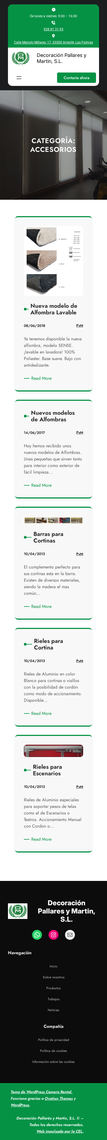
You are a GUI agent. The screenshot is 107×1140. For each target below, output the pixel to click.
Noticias (53, 1010)
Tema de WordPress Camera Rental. (41, 1092)
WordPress (20, 1105)
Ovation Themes (59, 1098)
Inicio (53, 966)
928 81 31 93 (53, 29)
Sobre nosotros (53, 977)
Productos (53, 988)
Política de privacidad (53, 1039)
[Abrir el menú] (18, 77)
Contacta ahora (76, 77)
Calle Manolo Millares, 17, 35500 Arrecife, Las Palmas (53, 42)
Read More (42, 378)
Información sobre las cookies (53, 1061)
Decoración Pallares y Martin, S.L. (61, 58)
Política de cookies (53, 1050)
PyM (79, 325)
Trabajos (54, 999)
